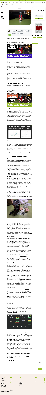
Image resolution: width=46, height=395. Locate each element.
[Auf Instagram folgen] (44, 378)
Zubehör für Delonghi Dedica (22, 380)
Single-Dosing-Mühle (27, 196)
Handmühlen (20, 382)
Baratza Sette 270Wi (22, 266)
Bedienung (2, 16)
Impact (28, 2)
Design (1, 6)
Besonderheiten (3, 18)
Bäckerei (11, 389)
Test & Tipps (12, 2)
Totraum (2, 11)
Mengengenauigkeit (3, 17)
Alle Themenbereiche (35, 43)
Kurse (25, 2)
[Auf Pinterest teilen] (13, 360)
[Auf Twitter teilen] (11, 360)
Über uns (32, 2)
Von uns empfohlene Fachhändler (3, 9)
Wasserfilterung (20, 384)
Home (1, 4)
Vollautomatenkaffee (37, 381)
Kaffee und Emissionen (29, 380)
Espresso (1, 13)
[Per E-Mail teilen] (15, 360)
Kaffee (17, 2)
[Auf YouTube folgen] (44, 382)
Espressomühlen (19, 8)
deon (13, 91)
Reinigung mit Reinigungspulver (23, 256)
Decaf (35, 380)
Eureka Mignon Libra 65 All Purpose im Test (10, 4)
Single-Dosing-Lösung (26, 349)
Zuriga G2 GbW (27, 266)
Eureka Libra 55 (27, 289)
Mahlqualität (2, 12)
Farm (10, 388)
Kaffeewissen (3, 4)
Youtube (11, 380)
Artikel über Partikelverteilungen (20, 155)
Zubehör (21, 2)
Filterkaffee (2, 14)
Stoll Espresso (15, 89)
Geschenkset (20, 385)
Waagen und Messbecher (21, 381)
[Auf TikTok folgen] (44, 384)
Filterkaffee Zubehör (21, 383)
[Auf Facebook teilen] (10, 360)
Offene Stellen (11, 390)
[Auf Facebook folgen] (44, 380)
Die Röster (14, 90)
